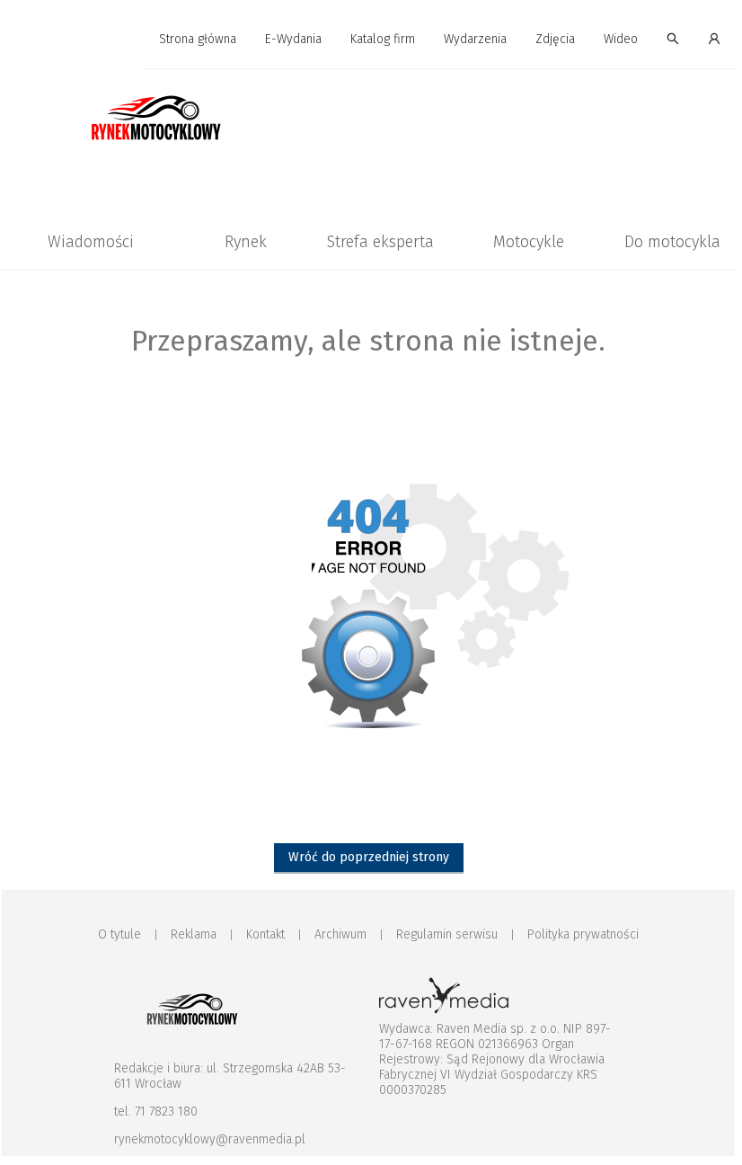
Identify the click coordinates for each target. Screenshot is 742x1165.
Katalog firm (382, 39)
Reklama (193, 934)
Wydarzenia (475, 39)
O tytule (119, 934)
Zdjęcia (555, 39)
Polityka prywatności (583, 934)
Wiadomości (91, 242)
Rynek (246, 242)
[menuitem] (198, 40)
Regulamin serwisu (447, 934)
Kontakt (265, 934)
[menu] (368, 39)
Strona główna (197, 39)
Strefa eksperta (380, 242)
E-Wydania (293, 39)
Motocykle (528, 242)
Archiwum (340, 934)
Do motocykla (672, 242)
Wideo (621, 39)
